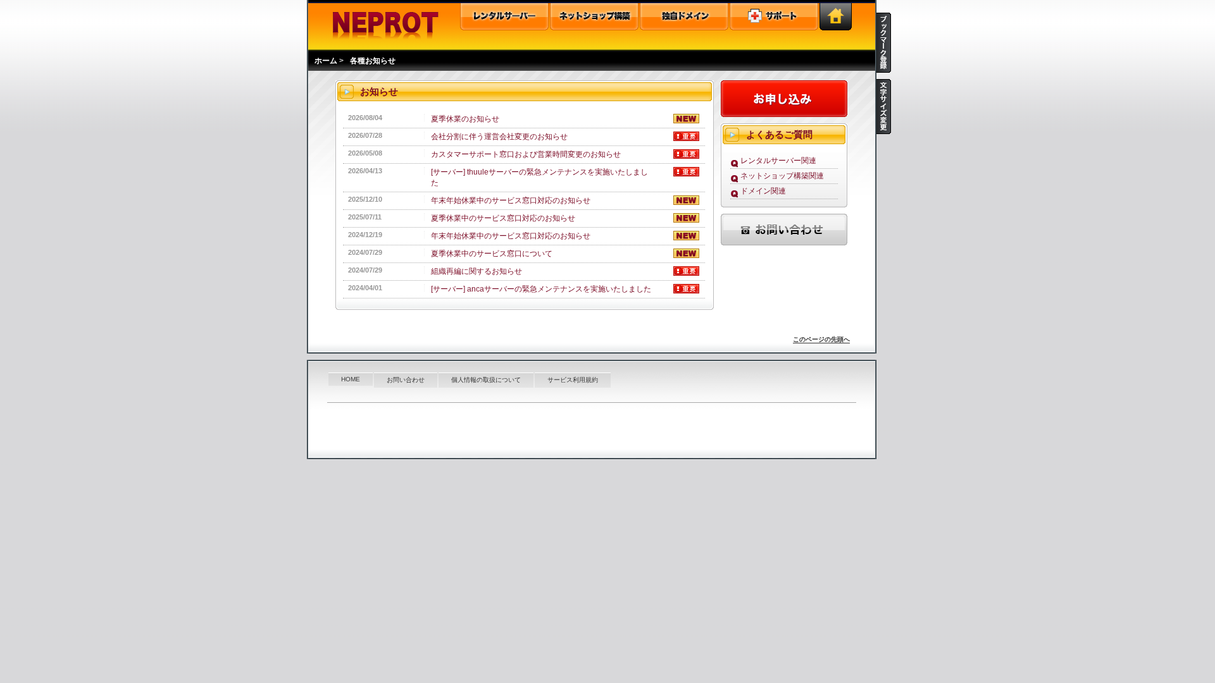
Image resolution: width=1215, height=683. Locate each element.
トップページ (835, 16)
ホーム (326, 60)
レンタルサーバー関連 (778, 160)
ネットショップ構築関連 (782, 175)
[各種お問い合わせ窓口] (784, 247)
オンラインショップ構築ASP (594, 16)
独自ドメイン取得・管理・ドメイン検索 (684, 16)
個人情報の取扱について (486, 379)
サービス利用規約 (572, 379)
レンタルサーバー (504, 16)
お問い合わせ (406, 379)
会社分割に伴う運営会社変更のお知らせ (499, 136)
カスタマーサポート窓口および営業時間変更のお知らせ (526, 154)
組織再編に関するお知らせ (476, 271)
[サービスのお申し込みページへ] (784, 118)
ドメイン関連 (763, 191)
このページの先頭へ (821, 339)
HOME (350, 379)
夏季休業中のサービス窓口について (491, 253)
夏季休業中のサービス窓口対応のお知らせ (503, 218)
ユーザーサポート (774, 16)
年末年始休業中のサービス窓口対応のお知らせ (510, 200)
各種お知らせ (373, 60)
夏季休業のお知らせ (465, 118)
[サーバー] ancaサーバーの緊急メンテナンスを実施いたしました (541, 289)
